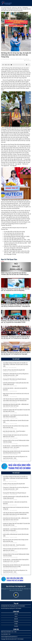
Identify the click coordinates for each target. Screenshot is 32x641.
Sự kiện (21, 13)
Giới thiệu (3, 7)
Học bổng (3, 13)
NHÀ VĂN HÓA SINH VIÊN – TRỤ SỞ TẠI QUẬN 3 (14, 431)
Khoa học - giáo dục (15, 59)
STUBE (16, 623)
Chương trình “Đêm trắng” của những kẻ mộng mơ (14, 379)
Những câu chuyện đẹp (24, 59)
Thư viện (12, 19)
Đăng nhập (3, 25)
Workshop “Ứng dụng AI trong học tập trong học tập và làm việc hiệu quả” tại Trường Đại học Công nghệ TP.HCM (15, 354)
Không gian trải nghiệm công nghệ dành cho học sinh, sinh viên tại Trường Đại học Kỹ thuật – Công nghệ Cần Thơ (15, 306)
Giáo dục (10, 7)
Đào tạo (10, 13)
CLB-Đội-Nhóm (4, 19)
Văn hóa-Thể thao (18, 7)
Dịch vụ (15, 13)
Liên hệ (16, 614)
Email (29, 60)
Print (26, 60)
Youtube (16, 626)
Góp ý (16, 616)
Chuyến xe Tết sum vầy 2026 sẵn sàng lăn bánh (14, 370)
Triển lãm (18, 19)
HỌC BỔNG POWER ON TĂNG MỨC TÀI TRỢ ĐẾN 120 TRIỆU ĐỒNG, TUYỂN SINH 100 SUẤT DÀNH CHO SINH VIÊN (15, 364)
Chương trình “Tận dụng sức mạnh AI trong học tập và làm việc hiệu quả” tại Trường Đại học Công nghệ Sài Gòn (15, 338)
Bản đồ (16, 618)
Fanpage (16, 621)
